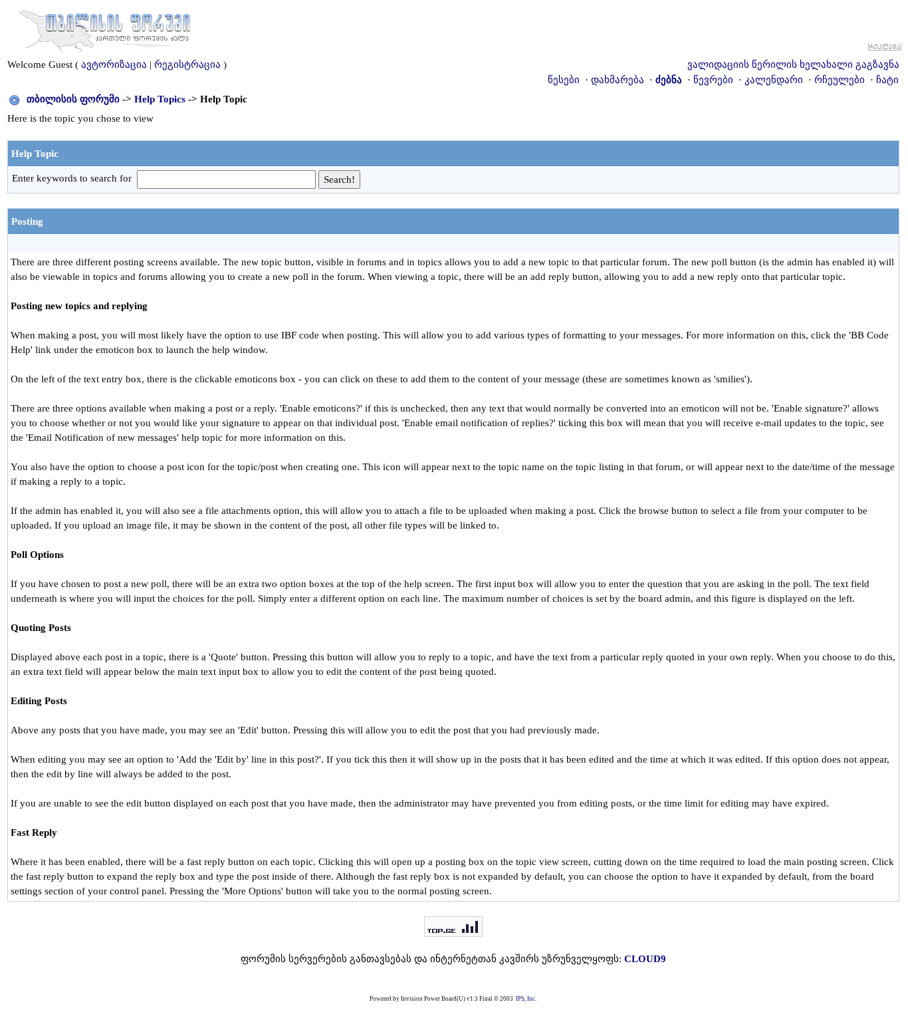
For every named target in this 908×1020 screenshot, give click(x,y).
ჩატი (887, 79)
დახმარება (617, 79)
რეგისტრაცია (187, 64)
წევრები (713, 79)
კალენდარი (773, 79)
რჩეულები (839, 79)
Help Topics (159, 99)
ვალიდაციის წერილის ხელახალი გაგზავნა (793, 64)
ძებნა (668, 79)
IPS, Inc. (526, 998)
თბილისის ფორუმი (73, 99)
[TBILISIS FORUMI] (104, 28)
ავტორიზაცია (114, 64)
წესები (564, 79)
